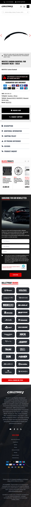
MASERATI (19, 98)
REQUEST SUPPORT (17, 117)
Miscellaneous (15, 457)
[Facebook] (14, 429)
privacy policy (15, 260)
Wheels (15, 452)
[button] (1, 35)
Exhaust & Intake (15, 450)
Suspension (15, 442)
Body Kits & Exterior (15, 439)
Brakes (15, 444)
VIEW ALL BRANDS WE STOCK (15, 380)
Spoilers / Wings (12, 96)
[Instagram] (17, 429)
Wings (15, 447)
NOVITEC (8, 102)
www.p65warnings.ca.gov (15, 491)
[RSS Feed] (21, 429)
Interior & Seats (15, 455)
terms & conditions (21, 255)
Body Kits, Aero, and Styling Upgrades (14, 54)
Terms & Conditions (17, 479)
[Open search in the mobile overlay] (15, 12)
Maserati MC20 (11, 98)
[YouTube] (10, 429)
